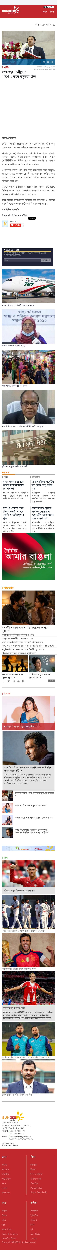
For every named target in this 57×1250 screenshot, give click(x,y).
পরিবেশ (33, 1220)
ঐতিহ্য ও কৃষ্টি (35, 1178)
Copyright (6, 1242)
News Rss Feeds (9, 1238)
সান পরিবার (35, 1234)
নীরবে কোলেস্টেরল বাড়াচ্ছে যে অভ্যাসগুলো (19, 653)
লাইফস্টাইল (8, 588)
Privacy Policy (36, 1188)
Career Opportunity (38, 1192)
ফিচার (4, 1215)
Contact (33, 1238)
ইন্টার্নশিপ (34, 1215)
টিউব (32, 1224)
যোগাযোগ (34, 1211)
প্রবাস (4, 1183)
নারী (3, 1224)
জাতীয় (6, 67)
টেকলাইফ (34, 1183)
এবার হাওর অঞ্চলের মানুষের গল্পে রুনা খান (34, 817)
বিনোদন (7, 693)
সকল (52, 11)
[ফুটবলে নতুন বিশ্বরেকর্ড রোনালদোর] (28, 877)
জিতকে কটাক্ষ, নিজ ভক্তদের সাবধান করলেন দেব (34, 794)
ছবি (31, 1229)
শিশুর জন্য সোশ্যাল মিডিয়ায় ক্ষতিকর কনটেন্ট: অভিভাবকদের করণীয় (29, 646)
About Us (6, 1192)
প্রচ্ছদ (45, 11)
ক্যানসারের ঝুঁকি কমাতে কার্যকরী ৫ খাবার (18, 635)
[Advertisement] (28, 108)
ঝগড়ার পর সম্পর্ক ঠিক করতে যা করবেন (17, 638)
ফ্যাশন (4, 1211)
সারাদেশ (5, 1169)
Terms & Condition (10, 1234)
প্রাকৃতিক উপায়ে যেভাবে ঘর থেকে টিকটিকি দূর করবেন (23, 649)
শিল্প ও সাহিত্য (36, 1174)
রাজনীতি (5, 1174)
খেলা (6, 857)
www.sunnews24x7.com (21, 1139)
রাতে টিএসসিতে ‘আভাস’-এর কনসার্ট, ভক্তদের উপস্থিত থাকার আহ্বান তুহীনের (31, 831)
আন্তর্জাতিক (6, 1178)
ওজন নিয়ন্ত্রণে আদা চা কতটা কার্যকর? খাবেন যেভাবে (22, 642)
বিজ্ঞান (4, 1188)
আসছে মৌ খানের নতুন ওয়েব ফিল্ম (31, 805)
